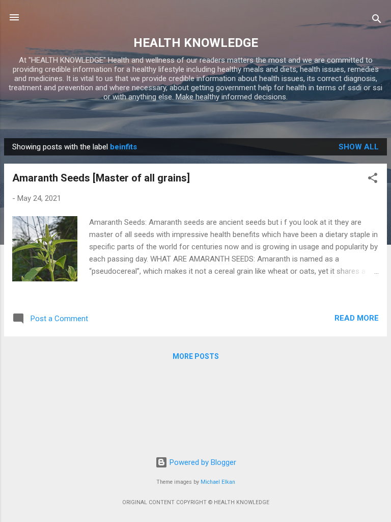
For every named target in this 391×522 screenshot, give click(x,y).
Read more (356, 318)
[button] (373, 180)
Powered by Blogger (201, 462)
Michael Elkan (218, 482)
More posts (196, 356)
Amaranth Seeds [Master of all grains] (101, 178)
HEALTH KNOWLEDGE (195, 43)
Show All (359, 146)
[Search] (377, 20)
